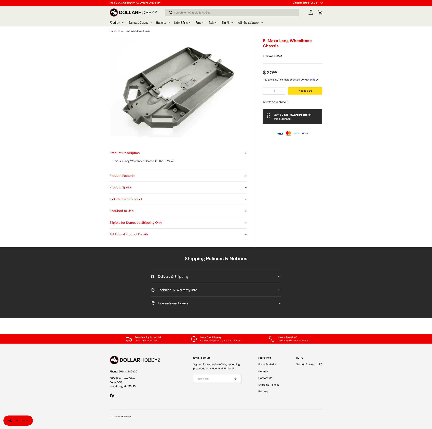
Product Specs (178, 187)
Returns (263, 391)
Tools (211, 22)
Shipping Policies (268, 384)
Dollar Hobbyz (124, 416)
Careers (263, 371)
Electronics (161, 22)
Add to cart (305, 90)
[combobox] (232, 12)
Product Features (178, 176)
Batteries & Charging (138, 22)
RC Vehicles (115, 22)
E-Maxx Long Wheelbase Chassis (134, 31)
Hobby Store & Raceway (248, 22)
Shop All (225, 22)
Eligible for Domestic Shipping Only (178, 222)
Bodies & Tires (181, 22)
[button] (320, 12)
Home (112, 31)
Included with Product (178, 199)
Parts (198, 22)
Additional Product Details (178, 234)
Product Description (178, 153)
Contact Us (265, 378)
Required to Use (178, 211)
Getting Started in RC (309, 364)
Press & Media (267, 364)
